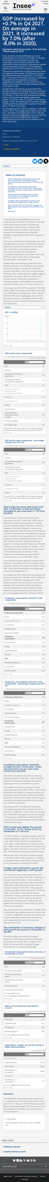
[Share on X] (45, 161)
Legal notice (7, 1176)
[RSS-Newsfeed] (34, 1161)
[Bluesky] (14, 1161)
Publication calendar (12, 1147)
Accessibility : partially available (26, 1176)
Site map (25, 1179)
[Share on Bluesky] (34, 161)
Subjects (6, 3)
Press (46, 3)
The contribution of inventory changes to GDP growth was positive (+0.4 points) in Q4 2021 (25, 207)
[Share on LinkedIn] (40, 161)
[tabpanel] (24, 328)
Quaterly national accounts (15, 1151)
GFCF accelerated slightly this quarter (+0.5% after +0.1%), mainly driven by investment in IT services (23, 196)
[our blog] (31, 1161)
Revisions (12, 211)
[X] (24, 1161)
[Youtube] (28, 1161)
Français (44, 1)
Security (43, 1176)
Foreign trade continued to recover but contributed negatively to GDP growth (24, 201)
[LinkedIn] (21, 1161)
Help (6, 1)
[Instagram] (17, 1161)
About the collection (12, 149)
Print (6, 145)
